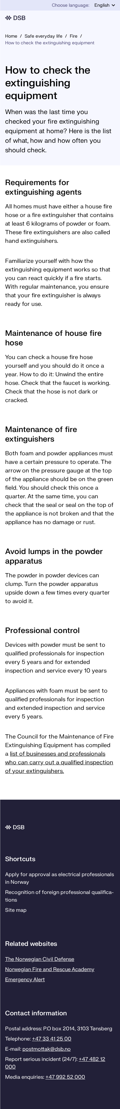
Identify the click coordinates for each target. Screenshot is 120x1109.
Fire (73, 36)
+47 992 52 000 (65, 1077)
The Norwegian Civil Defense (39, 959)
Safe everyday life (43, 36)
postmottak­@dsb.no (46, 1049)
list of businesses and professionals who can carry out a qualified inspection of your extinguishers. (59, 762)
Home (11, 36)
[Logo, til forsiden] (57, 18)
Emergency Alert (25, 979)
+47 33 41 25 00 (51, 1039)
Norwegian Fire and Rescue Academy (49, 969)
